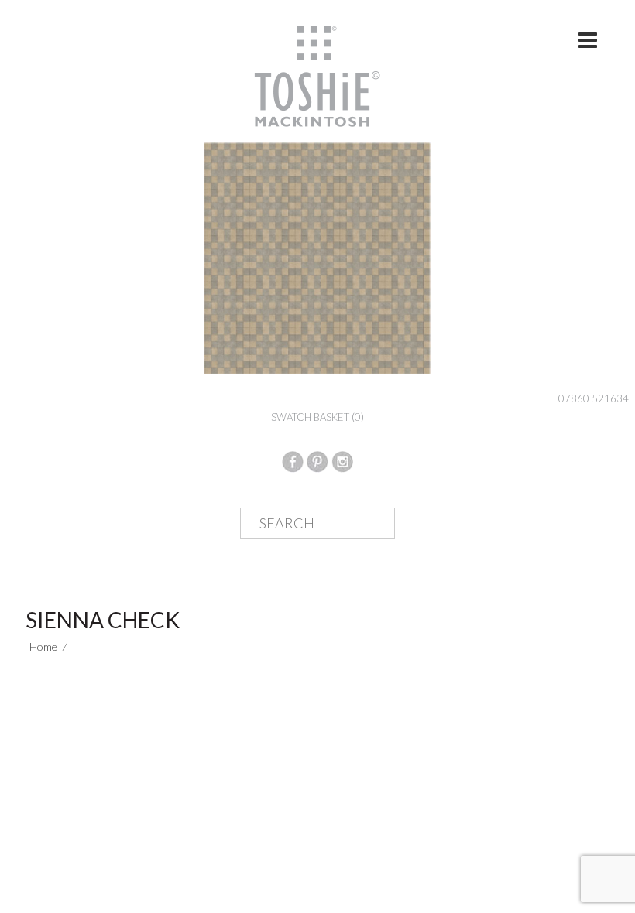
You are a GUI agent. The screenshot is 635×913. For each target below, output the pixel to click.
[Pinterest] (317, 460)
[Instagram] (342, 460)
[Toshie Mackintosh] (317, 75)
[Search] (371, 524)
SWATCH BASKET (317, 417)
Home (43, 646)
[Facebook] (292, 460)
